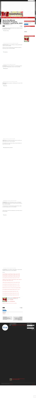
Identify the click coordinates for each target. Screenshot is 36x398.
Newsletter (19, 17)
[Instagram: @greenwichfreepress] (26, 39)
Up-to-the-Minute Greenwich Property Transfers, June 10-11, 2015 (11, 289)
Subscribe (26, 31)
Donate (10, 17)
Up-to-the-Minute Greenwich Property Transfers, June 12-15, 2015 (11, 285)
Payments (26, 17)
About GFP (7, 17)
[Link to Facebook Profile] (33, 329)
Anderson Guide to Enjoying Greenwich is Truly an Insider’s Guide (11, 282)
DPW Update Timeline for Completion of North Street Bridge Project (19, 325)
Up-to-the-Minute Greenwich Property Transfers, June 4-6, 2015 (11, 294)
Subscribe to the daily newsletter (10, 303)
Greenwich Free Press (16, 297)
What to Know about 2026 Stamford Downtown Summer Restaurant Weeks (18, 379)
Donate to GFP (26, 24)
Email (25, 27)
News (4, 17)
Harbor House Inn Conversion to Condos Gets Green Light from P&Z (11, 287)
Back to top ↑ (33, 384)
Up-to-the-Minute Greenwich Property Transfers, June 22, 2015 (11, 274)
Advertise (23, 17)
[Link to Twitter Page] (32, 329)
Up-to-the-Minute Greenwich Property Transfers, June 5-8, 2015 (11, 293)
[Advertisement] (18, 6)
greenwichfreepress (6, 24)
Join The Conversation (15, 17)
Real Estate (4, 310)
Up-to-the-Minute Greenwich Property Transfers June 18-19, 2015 (11, 277)
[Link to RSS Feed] (34, 329)
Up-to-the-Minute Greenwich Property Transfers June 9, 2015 (10, 291)
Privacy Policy (11, 383)
